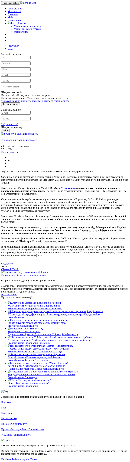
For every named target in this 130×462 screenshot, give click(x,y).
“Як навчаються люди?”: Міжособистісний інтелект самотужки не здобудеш (49, 340)
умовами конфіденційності (15, 101)
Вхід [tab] (10, 48)
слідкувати (7, 263)
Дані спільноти (18, 23)
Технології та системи (50, 308)
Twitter (15, 459)
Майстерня (14, 17)
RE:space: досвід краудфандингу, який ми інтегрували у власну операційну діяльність (54, 314)
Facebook (6, 459)
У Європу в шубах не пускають (19, 140)
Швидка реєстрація (11, 92)
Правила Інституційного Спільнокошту (22, 429)
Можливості (14, 11)
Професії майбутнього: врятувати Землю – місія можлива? (39, 348)
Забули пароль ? (9, 124)
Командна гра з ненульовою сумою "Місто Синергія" (36, 366)
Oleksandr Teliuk (10, 269)
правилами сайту (41, 101)
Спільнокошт (15, 8)
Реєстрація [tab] (13, 45)
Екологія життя (16, 308)
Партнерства (14, 20)
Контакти (6, 402)
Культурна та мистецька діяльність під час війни (34, 305)
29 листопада (68, 188)
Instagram (24, 459)
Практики (13, 14)
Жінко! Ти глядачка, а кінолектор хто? (28, 383)
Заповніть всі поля (11, 54)
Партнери (6, 413)
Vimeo (33, 459)
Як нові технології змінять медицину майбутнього (35, 357)
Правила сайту (9, 418)
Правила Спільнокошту (14, 423)
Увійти (5, 130)
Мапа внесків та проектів (27, 26)
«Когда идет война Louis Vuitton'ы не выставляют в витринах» (41, 374)
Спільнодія (58, 334)
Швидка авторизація (12, 127)
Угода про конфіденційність (16, 434)
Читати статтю (9, 294)
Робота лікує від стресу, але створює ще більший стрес (37, 322)
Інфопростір (32, 308)
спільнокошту (61, 101)
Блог (3, 407)
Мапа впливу (21, 31)
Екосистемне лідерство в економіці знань (23, 275)
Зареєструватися (11, 104)
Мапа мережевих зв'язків (27, 29)
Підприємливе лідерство (21, 334)
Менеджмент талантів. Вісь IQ (24, 331)
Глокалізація (55, 351)
